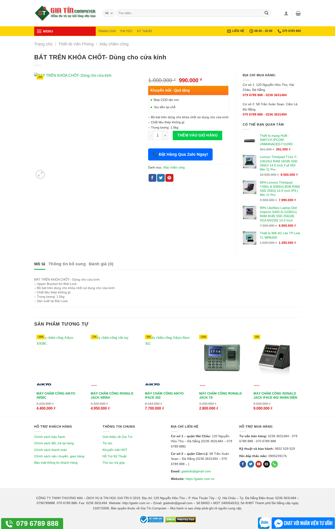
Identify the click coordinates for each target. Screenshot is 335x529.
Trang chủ (43, 44)
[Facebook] (243, 464)
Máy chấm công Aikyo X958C (55, 395)
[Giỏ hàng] (298, 13)
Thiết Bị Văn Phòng (76, 44)
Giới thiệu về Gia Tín (117, 437)
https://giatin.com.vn (200, 479)
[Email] (266, 464)
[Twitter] (250, 464)
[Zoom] (40, 174)
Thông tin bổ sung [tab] (67, 264)
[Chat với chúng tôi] (303, 523)
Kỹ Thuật (144, 31)
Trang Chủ (107, 31)
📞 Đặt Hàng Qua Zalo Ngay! (180, 154)
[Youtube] (258, 464)
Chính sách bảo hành (49, 437)
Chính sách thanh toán (50, 450)
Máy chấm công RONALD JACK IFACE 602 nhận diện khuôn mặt (275, 397)
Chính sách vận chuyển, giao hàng (59, 456)
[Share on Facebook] (152, 178)
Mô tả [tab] (39, 264)
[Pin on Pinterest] (169, 178)
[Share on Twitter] (161, 178)
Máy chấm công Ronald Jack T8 (220, 395)
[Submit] (266, 13)
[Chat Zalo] (263, 523)
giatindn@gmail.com (196, 471)
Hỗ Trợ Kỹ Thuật (114, 456)
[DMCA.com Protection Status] (180, 519)
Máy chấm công (114, 44)
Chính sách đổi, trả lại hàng (54, 443)
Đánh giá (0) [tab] (101, 264)
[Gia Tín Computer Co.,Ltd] (65, 13)
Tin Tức (126, 31)
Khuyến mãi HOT (115, 450)
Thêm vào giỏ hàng (197, 135)
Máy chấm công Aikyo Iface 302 (164, 395)
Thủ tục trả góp (114, 462)
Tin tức (107, 443)
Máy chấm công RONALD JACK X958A (112, 395)
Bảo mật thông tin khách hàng (55, 462)
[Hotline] (274, 464)
